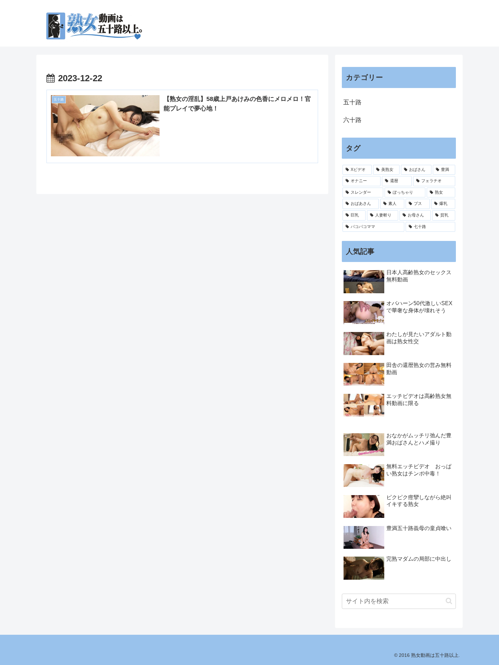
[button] (449, 601)
